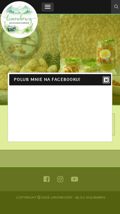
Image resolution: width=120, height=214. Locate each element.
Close (106, 80)
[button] (48, 7)
